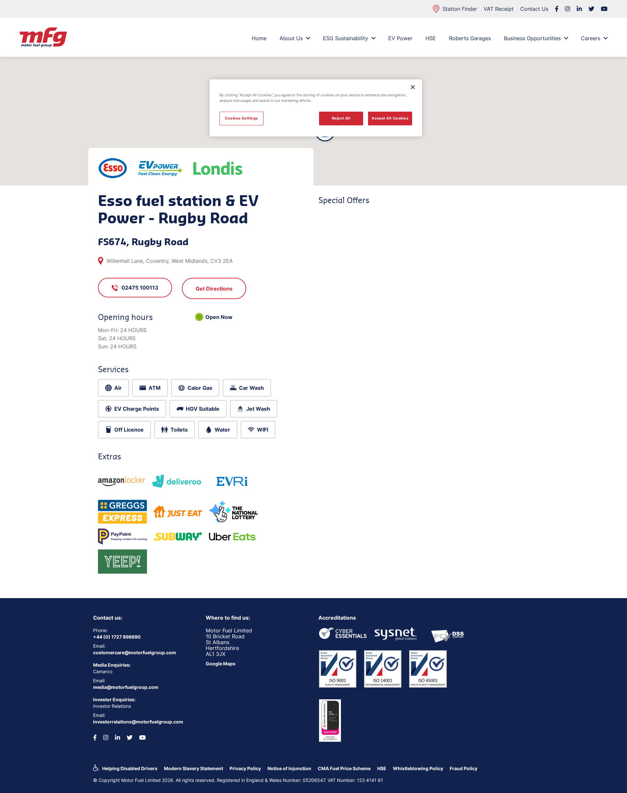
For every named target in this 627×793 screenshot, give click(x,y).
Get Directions (214, 288)
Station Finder (459, 9)
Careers (590, 38)
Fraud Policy (463, 768)
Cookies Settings (241, 118)
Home (259, 38)
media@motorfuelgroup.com (125, 687)
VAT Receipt (499, 9)
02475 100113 (139, 287)
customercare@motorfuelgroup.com (134, 652)
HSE (431, 38)
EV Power (400, 38)
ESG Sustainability (345, 38)
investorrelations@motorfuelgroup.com (138, 721)
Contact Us (534, 9)
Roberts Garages (470, 38)
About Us (291, 38)
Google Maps (220, 663)
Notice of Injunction (289, 768)
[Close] (413, 87)
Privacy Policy (245, 768)
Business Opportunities (532, 38)
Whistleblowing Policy (418, 768)
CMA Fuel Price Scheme (344, 768)
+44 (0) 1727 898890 (117, 637)
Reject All (341, 118)
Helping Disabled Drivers (129, 768)
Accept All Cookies (390, 118)
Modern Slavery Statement (193, 768)
